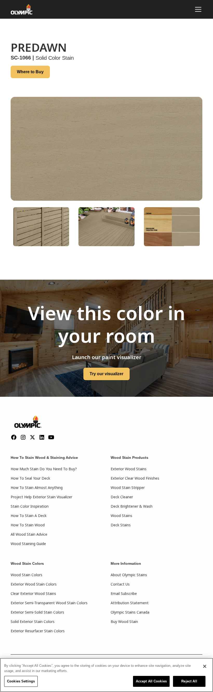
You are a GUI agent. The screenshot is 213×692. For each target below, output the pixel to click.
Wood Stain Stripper (128, 487)
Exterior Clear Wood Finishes (135, 478)
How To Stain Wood (28, 524)
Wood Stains (121, 515)
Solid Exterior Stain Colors (33, 621)
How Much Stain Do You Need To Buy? (44, 468)
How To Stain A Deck (28, 515)
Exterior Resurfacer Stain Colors (38, 630)
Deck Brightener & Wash (131, 506)
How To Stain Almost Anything (37, 487)
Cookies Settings (21, 681)
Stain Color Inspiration (30, 506)
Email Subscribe (124, 593)
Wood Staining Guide (28, 543)
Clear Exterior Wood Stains (33, 593)
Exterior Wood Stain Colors (34, 584)
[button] (197, 9)
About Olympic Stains (129, 574)
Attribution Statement (130, 602)
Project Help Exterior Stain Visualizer (41, 496)
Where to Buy (30, 72)
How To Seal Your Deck (30, 478)
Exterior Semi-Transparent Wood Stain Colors (49, 602)
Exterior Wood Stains (129, 468)
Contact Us (120, 584)
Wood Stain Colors (26, 574)
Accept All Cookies (151, 681)
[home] (22, 9)
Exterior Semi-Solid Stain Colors (37, 612)
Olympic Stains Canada (130, 612)
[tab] (41, 226)
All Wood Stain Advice (29, 534)
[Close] (204, 666)
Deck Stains (121, 524)
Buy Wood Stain (124, 621)
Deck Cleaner (122, 496)
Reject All (189, 681)
